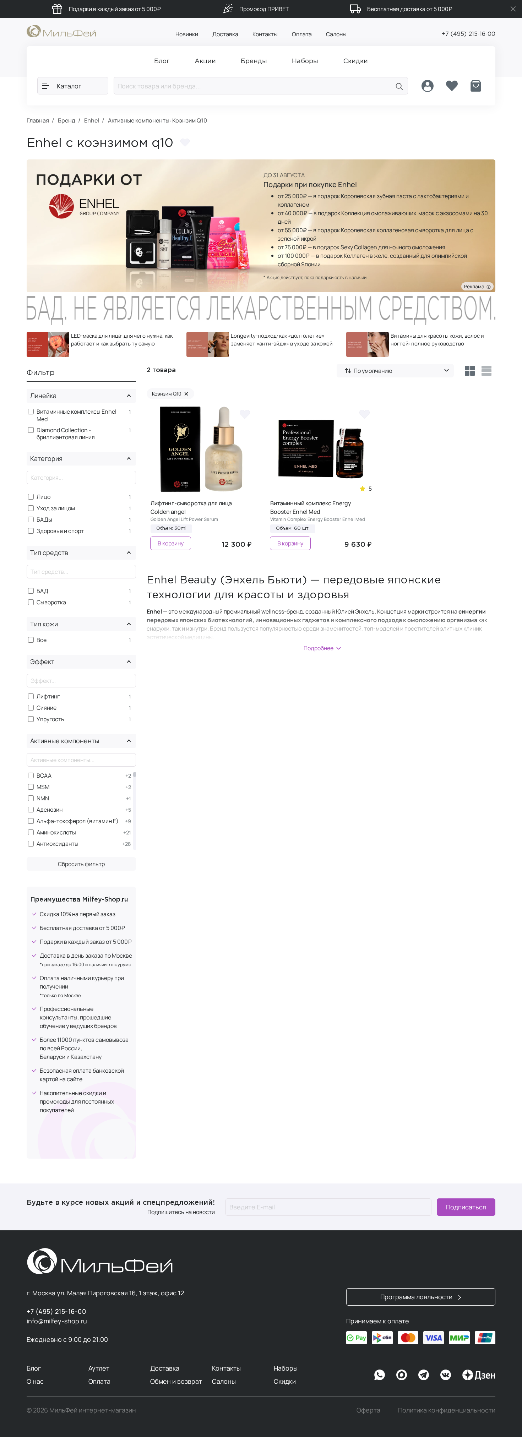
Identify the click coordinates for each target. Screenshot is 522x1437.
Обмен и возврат (176, 1381)
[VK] (446, 1375)
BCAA (44, 775)
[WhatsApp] (380, 1375)
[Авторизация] (427, 86)
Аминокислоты (56, 832)
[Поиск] (399, 85)
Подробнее (318, 648)
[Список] (486, 370)
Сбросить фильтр (81, 864)
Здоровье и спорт (60, 531)
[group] (101, 344)
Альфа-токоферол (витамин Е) (78, 821)
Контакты (265, 34)
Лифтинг (48, 696)
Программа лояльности (417, 1296)
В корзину (171, 543)
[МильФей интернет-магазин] (61, 30)
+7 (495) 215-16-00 (468, 34)
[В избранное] (244, 413)
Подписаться (466, 1207)
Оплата (302, 34)
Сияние (46, 708)
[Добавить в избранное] (185, 142)
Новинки (186, 34)
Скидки (285, 1381)
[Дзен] (479, 1375)
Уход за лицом (56, 508)
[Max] (402, 1375)
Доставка (225, 34)
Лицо (43, 497)
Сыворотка (51, 602)
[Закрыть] (513, 9)
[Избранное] (452, 86)
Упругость (50, 719)
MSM (43, 787)
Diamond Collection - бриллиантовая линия (66, 433)
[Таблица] (469, 370)
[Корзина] (476, 86)
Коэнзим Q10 (170, 393)
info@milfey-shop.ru (57, 1321)
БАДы (44, 519)
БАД (42, 591)
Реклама (475, 286)
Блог (34, 1368)
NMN (43, 798)
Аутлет (98, 1368)
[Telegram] (424, 1375)
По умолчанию (373, 371)
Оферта (368, 1410)
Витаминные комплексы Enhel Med (76, 415)
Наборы (286, 1368)
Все (42, 640)
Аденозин (49, 809)
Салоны (336, 34)
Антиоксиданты (57, 844)
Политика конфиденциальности (446, 1410)
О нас (35, 1381)
